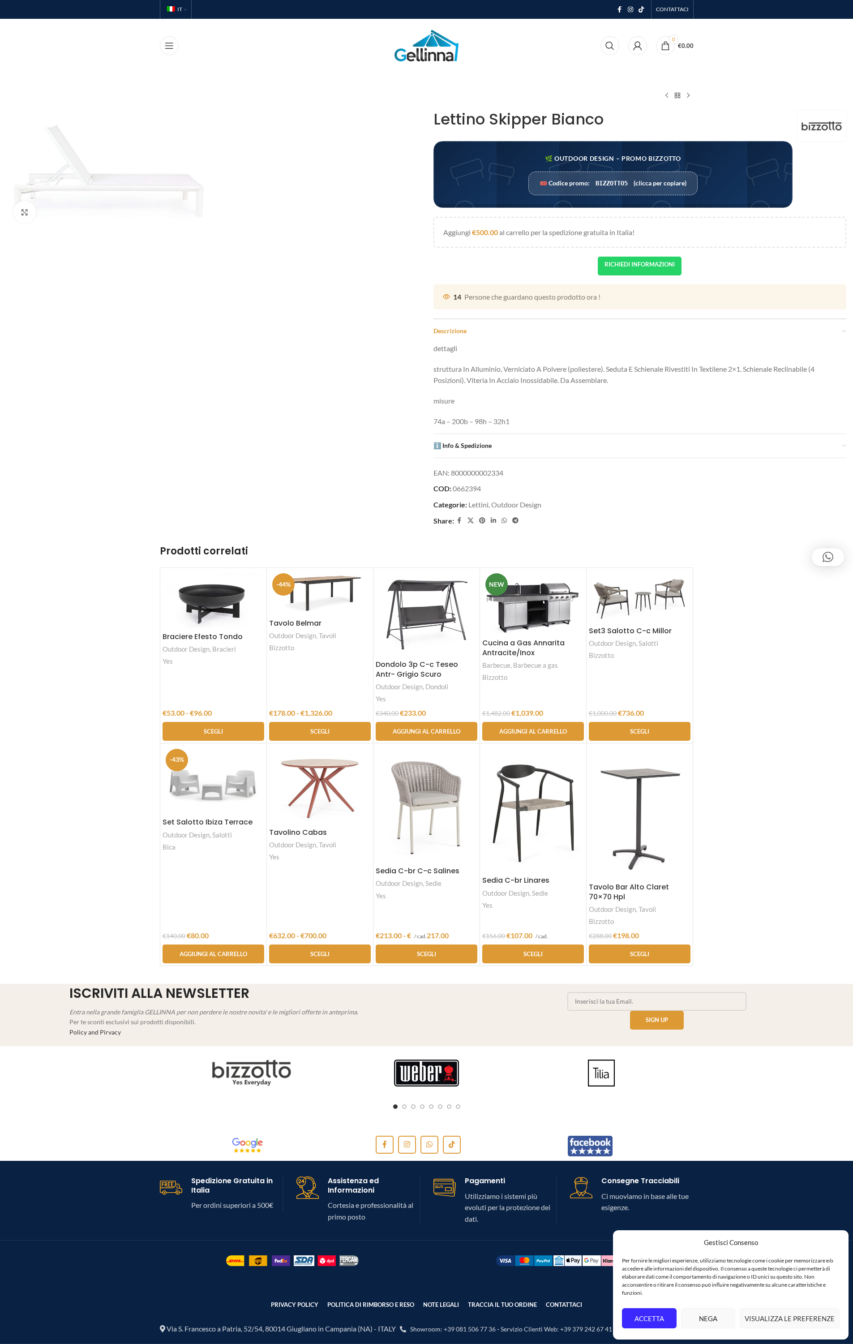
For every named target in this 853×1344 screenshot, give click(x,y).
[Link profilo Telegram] (515, 521)
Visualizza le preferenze (790, 1318)
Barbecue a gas (535, 665)
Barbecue (496, 665)
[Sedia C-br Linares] (533, 809)
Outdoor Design (516, 504)
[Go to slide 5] (431, 1106)
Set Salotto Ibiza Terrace (208, 822)
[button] (426, 731)
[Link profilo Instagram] (630, 10)
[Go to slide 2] (404, 1106)
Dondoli (436, 687)
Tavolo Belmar (295, 623)
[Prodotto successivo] (688, 95)
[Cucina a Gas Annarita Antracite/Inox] (533, 602)
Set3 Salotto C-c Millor (630, 631)
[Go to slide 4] (422, 1106)
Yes (168, 661)
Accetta (649, 1318)
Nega (708, 1318)
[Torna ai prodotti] (677, 95)
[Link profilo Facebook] (619, 10)
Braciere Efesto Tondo (203, 636)
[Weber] (426, 1073)
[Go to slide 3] (413, 1106)
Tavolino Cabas (298, 832)
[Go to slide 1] (395, 1106)
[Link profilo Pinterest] (482, 521)
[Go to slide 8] (458, 1106)
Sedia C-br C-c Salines (417, 871)
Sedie (433, 883)
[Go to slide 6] (440, 1106)
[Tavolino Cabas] (320, 785)
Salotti (648, 643)
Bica (169, 847)
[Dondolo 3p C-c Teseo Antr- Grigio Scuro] (426, 613)
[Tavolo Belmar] (320, 592)
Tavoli (327, 635)
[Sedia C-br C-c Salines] (426, 804)
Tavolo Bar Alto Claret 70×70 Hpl (629, 892)
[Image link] (247, 1144)
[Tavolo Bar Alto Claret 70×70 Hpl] (639, 812)
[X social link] (470, 521)
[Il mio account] (638, 46)
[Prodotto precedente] (666, 95)
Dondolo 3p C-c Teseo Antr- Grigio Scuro (417, 669)
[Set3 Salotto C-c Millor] (639, 596)
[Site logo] (426, 44)
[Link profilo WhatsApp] (504, 521)
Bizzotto (281, 648)
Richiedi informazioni (639, 264)
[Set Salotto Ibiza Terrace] (213, 780)
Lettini (478, 504)
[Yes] (251, 1073)
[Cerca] (610, 46)
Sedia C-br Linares (515, 880)
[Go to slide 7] (449, 1106)
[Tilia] (601, 1073)
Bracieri (224, 649)
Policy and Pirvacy (95, 1032)
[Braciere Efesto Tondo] (213, 599)
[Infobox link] (221, 1194)
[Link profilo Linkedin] (493, 521)
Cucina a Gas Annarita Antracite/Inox (523, 648)
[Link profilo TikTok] (641, 10)
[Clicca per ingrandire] (24, 212)
